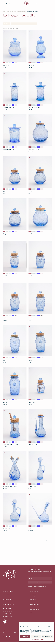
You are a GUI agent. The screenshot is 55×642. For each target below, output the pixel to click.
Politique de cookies (33, 639)
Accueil (4, 11)
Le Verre (14, 11)
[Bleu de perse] (13, 62)
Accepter (25, 636)
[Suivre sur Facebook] (4, 637)
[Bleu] (10, 62)
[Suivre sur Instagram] (7, 637)
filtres (6, 23)
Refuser (36, 636)
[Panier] (6, 4)
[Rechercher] (3, 4)
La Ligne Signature (21, 11)
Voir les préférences (47, 636)
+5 (15, 62)
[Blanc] (7, 62)
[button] (52, 624)
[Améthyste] (4, 62)
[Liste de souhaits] (9, 4)
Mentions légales (40, 639)
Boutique (9, 11)
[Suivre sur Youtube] (9, 637)
